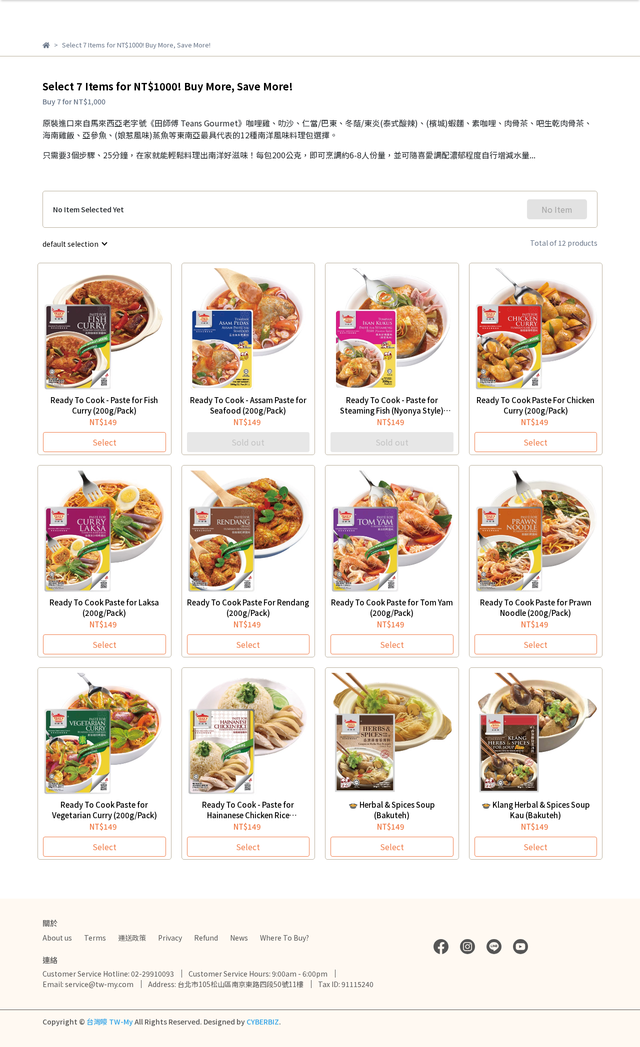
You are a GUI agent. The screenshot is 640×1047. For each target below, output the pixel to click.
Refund (206, 938)
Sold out (248, 442)
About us (57, 938)
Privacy (170, 938)
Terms (95, 938)
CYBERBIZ (262, 1022)
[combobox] (74, 244)
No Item (557, 209)
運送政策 (132, 938)
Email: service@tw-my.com (88, 984)
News (239, 938)
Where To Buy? (284, 938)
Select (104, 442)
